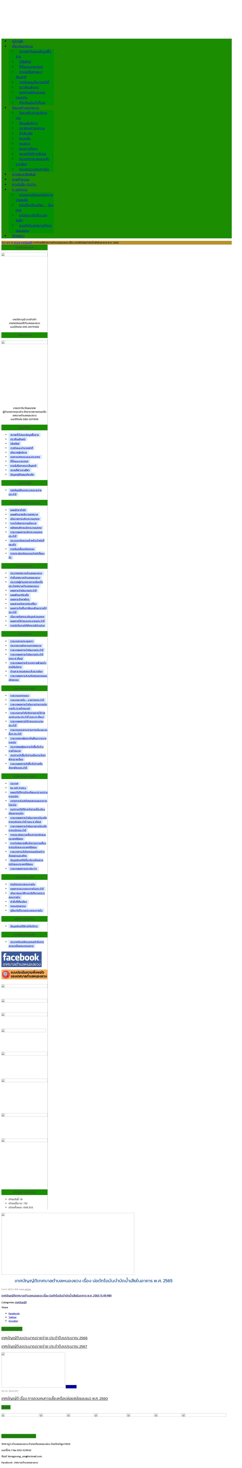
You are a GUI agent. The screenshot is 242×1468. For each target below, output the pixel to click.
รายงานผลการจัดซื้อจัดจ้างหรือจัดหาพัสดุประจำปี (26, 766)
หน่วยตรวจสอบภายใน (34, 169)
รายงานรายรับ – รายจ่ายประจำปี (27, 700)
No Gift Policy (18, 788)
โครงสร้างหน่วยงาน (25, 107)
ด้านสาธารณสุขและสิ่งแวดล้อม (26, 671)
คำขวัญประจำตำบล (32, 102)
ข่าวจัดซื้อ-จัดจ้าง (24, 184)
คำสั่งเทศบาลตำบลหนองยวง (25, 578)
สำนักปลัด (26, 133)
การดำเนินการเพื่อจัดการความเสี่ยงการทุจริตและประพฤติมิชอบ (27, 845)
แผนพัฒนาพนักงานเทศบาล (24, 514)
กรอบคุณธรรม (18, 906)
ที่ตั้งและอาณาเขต (31, 66)
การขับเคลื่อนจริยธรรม (22, 549)
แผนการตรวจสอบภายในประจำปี (27, 889)
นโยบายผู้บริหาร (18, 452)
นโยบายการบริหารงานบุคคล (25, 519)
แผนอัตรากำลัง (18, 510)
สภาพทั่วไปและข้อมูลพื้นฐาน (24, 435)
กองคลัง (25, 138)
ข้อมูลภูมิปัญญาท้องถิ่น (22, 474)
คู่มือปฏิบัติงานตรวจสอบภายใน (26, 910)
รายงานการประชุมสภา (21, 641)
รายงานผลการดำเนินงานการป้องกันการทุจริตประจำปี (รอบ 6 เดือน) (28, 820)
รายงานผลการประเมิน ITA (23, 868)
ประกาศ (14, 783)
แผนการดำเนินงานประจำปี (23, 590)
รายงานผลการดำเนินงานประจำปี (26, 650)
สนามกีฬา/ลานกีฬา (20, 470)
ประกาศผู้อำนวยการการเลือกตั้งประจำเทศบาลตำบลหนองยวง (26, 584)
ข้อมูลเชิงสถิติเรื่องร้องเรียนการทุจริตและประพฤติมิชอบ (26, 862)
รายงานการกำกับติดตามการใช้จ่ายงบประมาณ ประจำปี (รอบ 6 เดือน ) (27, 715)
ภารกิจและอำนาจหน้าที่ (34, 82)
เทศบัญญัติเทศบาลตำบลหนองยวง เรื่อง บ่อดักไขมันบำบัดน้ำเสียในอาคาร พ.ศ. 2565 (50, 1295)
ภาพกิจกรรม (21, 179)
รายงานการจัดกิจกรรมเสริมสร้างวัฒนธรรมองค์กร (27, 854)
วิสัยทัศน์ (25, 61)
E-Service (20, 189)
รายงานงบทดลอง (19, 695)
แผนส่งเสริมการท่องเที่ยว (23, 604)
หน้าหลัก (17, 41)
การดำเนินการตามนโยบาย (23, 523)
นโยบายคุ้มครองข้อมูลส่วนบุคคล (27, 617)
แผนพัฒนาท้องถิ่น (19, 595)
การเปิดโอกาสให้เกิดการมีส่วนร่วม (27, 625)
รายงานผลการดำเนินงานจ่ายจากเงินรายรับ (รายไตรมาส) (28, 706)
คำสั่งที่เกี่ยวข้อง (18, 902)
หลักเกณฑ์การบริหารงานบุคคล (26, 528)
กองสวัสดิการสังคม (32, 153)
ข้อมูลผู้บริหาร (28, 123)
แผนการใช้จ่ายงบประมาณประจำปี (27, 621)
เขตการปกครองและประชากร (31, 95)
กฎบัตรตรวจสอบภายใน (22, 884)
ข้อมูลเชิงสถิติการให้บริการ (24, 926)
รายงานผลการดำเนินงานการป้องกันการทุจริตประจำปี (28, 828)
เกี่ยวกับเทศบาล (22, 46)
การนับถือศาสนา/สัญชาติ (29, 74)
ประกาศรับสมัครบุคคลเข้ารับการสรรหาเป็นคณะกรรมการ (26, 944)
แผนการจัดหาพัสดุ (19, 599)
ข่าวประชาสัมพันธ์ (24, 174)
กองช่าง (24, 143)
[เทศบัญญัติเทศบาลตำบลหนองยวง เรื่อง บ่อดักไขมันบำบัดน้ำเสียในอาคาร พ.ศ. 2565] (67, 1274)
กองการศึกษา (28, 148)
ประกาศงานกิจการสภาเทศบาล (25, 645)
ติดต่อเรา (18, 235)
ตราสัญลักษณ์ (29, 87)
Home (17, 243)
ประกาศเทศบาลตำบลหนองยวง (26, 573)
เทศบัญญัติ (26, 243)
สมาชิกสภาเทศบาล (32, 128)
